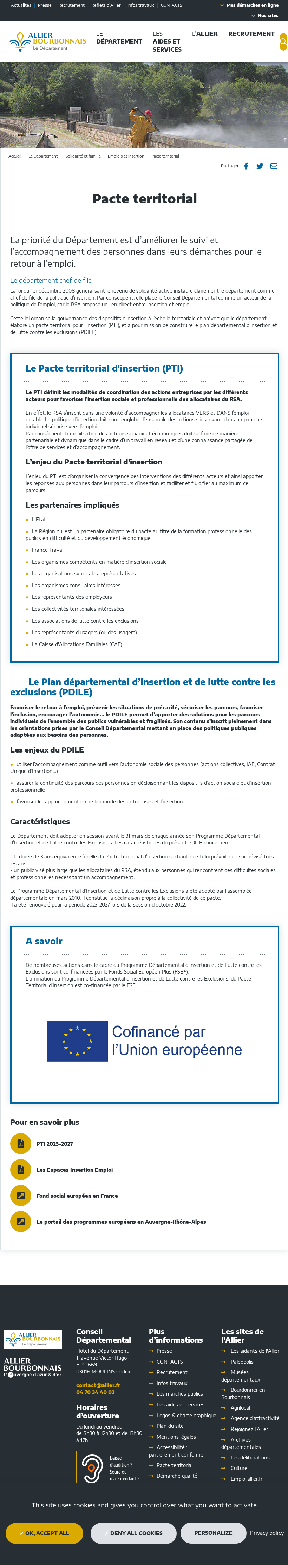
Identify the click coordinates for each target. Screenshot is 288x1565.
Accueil (14, 156)
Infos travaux (140, 5)
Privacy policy (267, 1533)
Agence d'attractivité (255, 1418)
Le (43, 156)
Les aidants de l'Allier (255, 1351)
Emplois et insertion (126, 156)
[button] (251, 34)
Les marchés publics (180, 1394)
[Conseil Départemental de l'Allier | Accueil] (48, 41)
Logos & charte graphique (186, 1415)
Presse (45, 5)
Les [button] (167, 41)
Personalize (214, 1533)
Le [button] (119, 37)
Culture (239, 1468)
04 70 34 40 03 (95, 1392)
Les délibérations (250, 1457)
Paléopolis (242, 1362)
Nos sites (268, 15)
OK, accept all (46, 1533)
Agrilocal (240, 1408)
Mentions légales (176, 1437)
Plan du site (170, 1426)
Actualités (21, 5)
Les (180, 1404)
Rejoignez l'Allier (249, 1429)
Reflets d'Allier (106, 5)
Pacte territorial (174, 1465)
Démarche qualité (177, 1476)
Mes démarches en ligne (253, 5)
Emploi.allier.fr (246, 1479)
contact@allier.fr (98, 1385)
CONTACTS (171, 5)
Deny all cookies (136, 1533)
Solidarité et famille (83, 156)
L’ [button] (205, 33)
